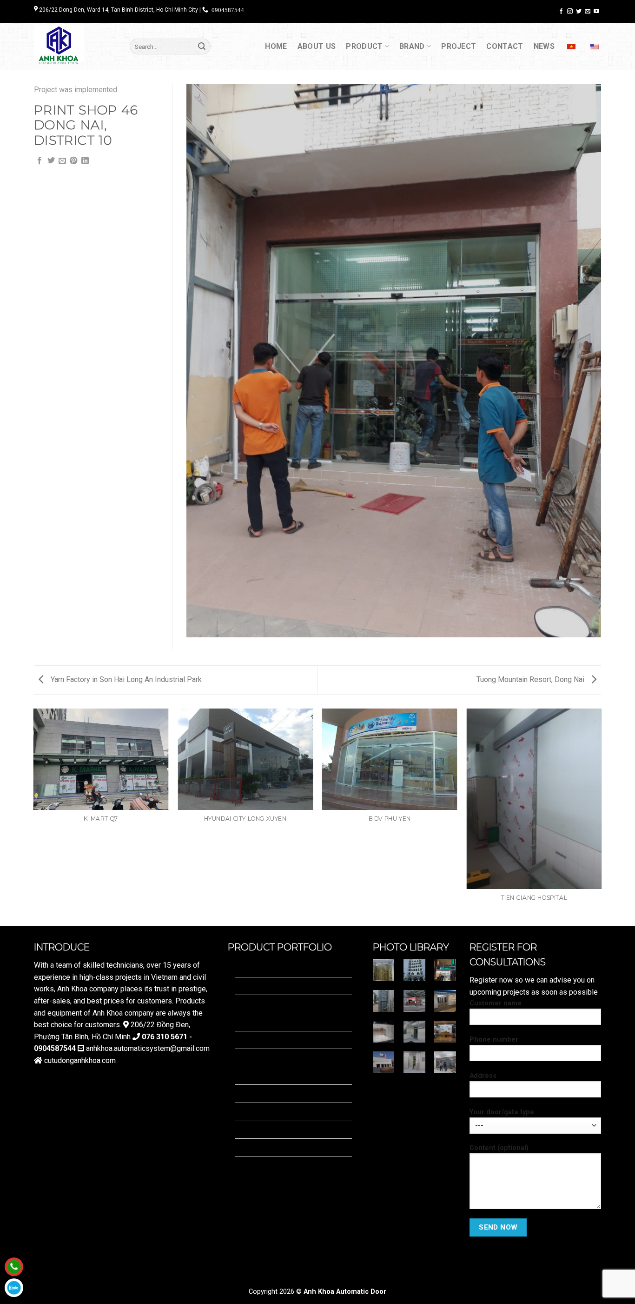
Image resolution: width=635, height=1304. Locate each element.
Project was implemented (75, 89)
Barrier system (259, 1129)
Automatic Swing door (270, 1040)
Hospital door (257, 1003)
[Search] (202, 46)
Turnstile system (262, 1147)
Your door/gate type (502, 1112)
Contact (504, 46)
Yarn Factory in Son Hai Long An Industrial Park (125, 679)
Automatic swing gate (270, 1057)
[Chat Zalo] (14, 1287)
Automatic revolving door (275, 967)
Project (458, 46)
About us (317, 46)
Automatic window (264, 1165)
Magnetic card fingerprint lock (283, 1111)
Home (276, 46)
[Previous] (34, 816)
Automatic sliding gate (271, 1075)
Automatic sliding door (271, 1021)
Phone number (494, 1039)
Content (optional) (499, 1148)
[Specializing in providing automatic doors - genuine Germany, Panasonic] (75, 46)
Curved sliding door (266, 986)
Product (364, 46)
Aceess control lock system (280, 1093)
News (544, 46)
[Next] (601, 816)
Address (483, 1076)
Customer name (496, 1003)
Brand (412, 46)
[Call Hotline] (14, 1266)
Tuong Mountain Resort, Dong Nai (531, 679)
